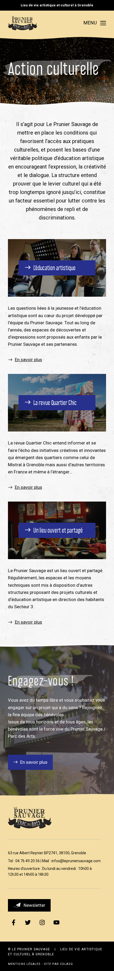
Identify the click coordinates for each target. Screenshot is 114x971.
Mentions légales (24, 964)
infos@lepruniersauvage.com (76, 861)
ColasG (66, 964)
